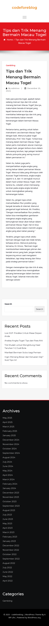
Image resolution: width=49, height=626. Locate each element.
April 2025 (8, 422)
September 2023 (11, 506)
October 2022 (9, 554)
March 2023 (8, 532)
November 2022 (11, 550)
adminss (15, 88)
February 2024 (10, 484)
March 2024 (9, 479)
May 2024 (7, 470)
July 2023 (7, 514)
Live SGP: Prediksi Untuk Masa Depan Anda (23, 334)
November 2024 (11, 444)
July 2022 (7, 567)
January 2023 (9, 541)
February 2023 (10, 536)
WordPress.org (34, 617)
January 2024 (9, 488)
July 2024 (7, 462)
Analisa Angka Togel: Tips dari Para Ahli (24, 340)
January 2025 (9, 435)
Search (8, 304)
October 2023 (9, 501)
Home (10, 39)
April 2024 (8, 475)
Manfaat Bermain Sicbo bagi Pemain (23, 352)
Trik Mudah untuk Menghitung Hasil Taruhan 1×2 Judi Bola (22, 346)
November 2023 (11, 497)
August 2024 (9, 457)
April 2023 (8, 528)
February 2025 (10, 431)
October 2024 (10, 448)
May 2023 (7, 523)
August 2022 (9, 563)
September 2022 (11, 558)
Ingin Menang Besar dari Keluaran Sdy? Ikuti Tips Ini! (24, 358)
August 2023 (9, 510)
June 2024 (8, 466)
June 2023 (8, 519)
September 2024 (11, 453)
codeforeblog (24, 7)
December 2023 (11, 492)
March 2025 (8, 426)
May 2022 (7, 576)
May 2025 (7, 418)
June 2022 (8, 572)
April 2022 (8, 581)
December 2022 (11, 545)
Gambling (10, 65)
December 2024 (11, 440)
